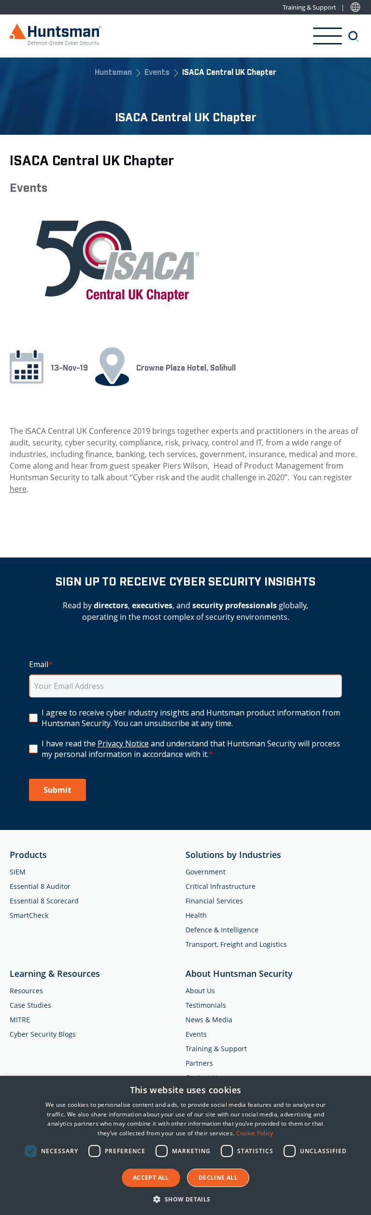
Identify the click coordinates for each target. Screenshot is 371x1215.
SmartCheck (29, 915)
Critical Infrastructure (221, 886)
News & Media (209, 1019)
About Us (200, 990)
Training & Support (309, 7)
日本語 (355, 7)
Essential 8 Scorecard (44, 900)
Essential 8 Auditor (40, 886)
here (18, 489)
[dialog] (185, 1145)
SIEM (18, 871)
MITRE (20, 1019)
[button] (185, 1198)
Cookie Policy (254, 1133)
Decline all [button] (218, 1177)
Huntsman (113, 73)
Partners (199, 1063)
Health (196, 915)
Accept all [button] (151, 1177)
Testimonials (206, 1005)
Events (157, 73)
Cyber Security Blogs (43, 1034)
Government (206, 871)
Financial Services (214, 900)
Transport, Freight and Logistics (236, 944)
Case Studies (30, 1005)
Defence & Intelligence (222, 929)
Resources (26, 990)
